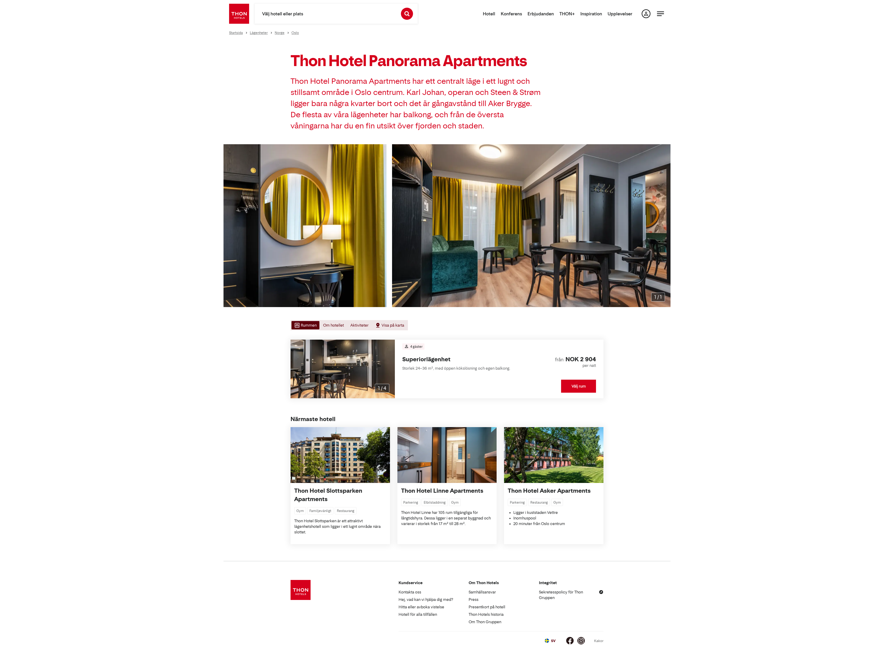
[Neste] (389, 369)
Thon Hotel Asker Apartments (549, 490)
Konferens (511, 13)
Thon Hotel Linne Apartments (442, 490)
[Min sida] (646, 13)
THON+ (567, 13)
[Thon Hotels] (239, 14)
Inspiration (591, 13)
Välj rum (579, 386)
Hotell (489, 13)
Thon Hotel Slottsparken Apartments (328, 494)
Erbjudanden (541, 13)
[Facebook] (570, 640)
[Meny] (660, 13)
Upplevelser (620, 13)
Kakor (598, 641)
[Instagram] (581, 640)
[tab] (305, 325)
